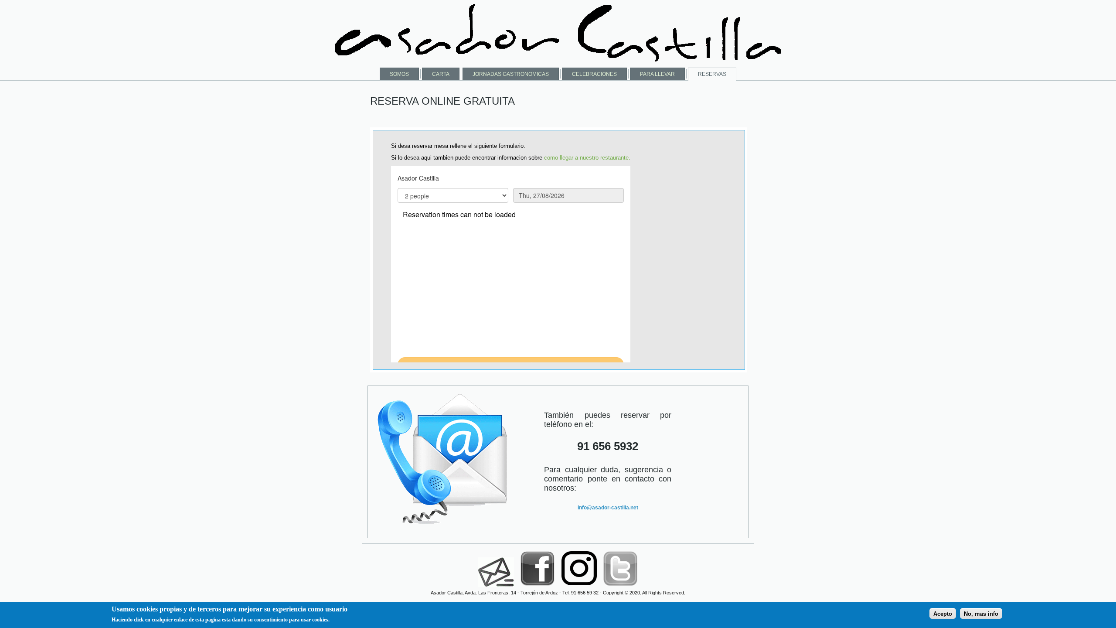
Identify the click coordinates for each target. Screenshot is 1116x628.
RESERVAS (712, 74)
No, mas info (981, 613)
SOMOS (399, 74)
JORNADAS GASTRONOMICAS (511, 74)
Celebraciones (594, 74)
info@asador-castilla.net (608, 508)
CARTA (440, 74)
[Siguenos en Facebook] (538, 587)
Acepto (942, 613)
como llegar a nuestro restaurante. (587, 157)
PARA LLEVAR (657, 74)
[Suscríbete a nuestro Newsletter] (496, 587)
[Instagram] (579, 587)
